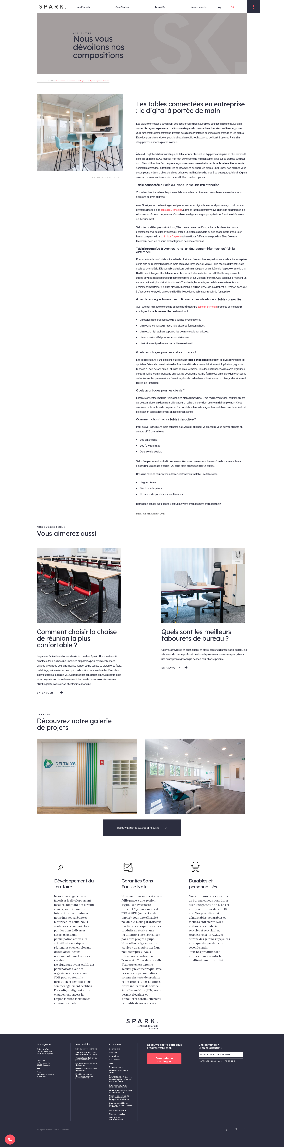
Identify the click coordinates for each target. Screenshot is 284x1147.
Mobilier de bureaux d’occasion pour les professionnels (84, 1076)
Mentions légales (117, 1114)
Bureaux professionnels (86, 1049)
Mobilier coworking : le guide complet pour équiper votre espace (119, 1098)
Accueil (41, 81)
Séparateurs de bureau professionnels (86, 1059)
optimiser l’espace (171, 237)
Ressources (114, 1060)
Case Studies (122, 7)
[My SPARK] (215, 7)
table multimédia (207, 307)
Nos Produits (83, 7)
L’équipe (113, 1052)
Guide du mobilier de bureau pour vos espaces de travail (120, 1105)
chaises (47, 666)
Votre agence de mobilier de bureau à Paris (120, 1091)
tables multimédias (171, 210)
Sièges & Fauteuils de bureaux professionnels (86, 1053)
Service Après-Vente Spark (118, 1071)
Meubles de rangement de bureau (86, 1064)
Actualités (160, 7)
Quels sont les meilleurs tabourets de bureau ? (196, 635)
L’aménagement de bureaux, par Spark (118, 1086)
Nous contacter (199, 7)
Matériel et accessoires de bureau (86, 1070)
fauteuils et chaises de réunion (65, 657)
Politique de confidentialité (116, 1118)
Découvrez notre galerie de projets (138, 828)
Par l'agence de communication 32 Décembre (53, 1129)
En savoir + (47, 692)
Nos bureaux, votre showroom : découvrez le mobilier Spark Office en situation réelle (120, 1079)
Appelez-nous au (219, 1061)
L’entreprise (114, 1049)
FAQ (111, 1063)
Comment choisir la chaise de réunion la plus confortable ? (77, 638)
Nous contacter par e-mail (216, 1054)
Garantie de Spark (117, 1110)
